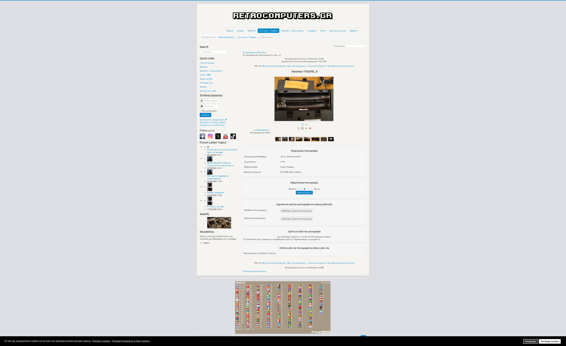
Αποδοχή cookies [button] (550, 341)
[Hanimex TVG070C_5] (307, 138)
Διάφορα (312, 30)
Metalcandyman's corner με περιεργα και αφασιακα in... (221, 164)
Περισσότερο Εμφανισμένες (340, 65)
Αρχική (230, 30)
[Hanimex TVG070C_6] (315, 138)
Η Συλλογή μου (207, 62)
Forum (323, 30)
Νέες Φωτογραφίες (296, 65)
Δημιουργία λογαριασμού (212, 119)
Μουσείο (252, 30)
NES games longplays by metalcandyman (218, 177)
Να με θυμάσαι (209, 110)
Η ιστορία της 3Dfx (215, 206)
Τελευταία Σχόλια (317, 65)
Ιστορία (240, 30)
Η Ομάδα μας (206, 82)
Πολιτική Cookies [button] (101, 341)
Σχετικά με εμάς (338, 30)
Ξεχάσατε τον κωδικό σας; (212, 124)
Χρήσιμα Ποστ (206, 78)
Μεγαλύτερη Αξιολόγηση (274, 65)
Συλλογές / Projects (268, 30)
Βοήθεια (354, 30)
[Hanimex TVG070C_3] (292, 138)
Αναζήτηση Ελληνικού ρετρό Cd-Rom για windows (222, 151)
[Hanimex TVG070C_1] (278, 138)
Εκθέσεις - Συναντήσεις (292, 30)
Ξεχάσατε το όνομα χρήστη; (213, 122)
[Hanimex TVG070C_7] (323, 138)
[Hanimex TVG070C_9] (304, 120)
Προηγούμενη (263, 130)
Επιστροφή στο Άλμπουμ (254, 52)
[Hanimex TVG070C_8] (331, 138)
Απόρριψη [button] (530, 341)
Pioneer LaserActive (215, 192)
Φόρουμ (203, 86)
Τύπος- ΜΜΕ (205, 74)
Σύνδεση (205, 114)
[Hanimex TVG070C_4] (299, 138)
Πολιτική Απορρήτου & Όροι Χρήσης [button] (131, 341)
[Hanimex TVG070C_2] (285, 138)
